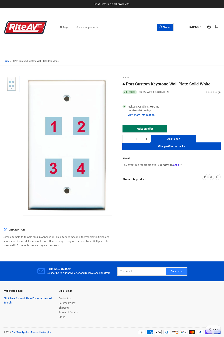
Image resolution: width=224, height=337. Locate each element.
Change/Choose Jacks (171, 146)
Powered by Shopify (41, 332)
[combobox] (123, 27)
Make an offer (145, 129)
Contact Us (65, 298)
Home (6, 61)
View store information (141, 114)
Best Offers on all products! (112, 4)
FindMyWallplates (20, 332)
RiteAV (125, 77)
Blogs (62, 317)
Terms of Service (68, 312)
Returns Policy (67, 303)
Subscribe (176, 271)
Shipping (64, 307)
